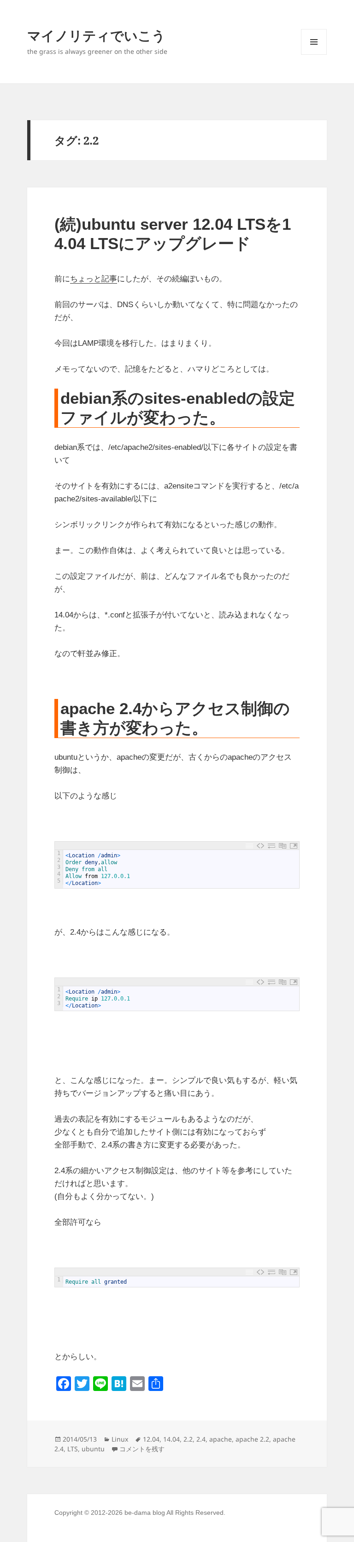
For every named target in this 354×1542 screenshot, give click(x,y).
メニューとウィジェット (314, 54)
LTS (72, 1448)
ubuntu (93, 1448)
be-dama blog (144, 1512)
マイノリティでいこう (96, 35)
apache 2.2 (252, 1439)
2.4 (201, 1439)
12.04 (151, 1439)
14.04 (171, 1439)
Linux (120, 1439)
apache (220, 1439)
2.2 (188, 1439)
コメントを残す (142, 1448)
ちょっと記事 (93, 278)
